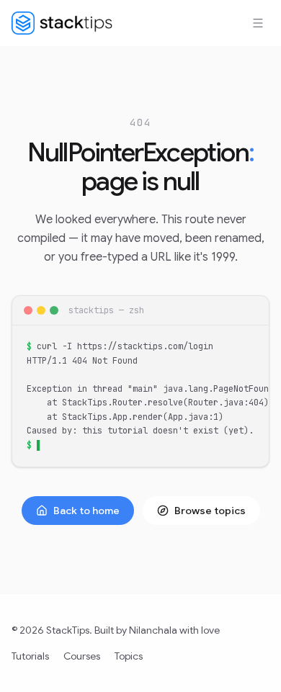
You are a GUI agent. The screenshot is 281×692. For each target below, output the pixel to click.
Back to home (86, 510)
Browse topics (210, 510)
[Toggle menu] (257, 23)
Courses (81, 656)
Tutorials (30, 656)
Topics (129, 656)
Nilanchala (153, 630)
